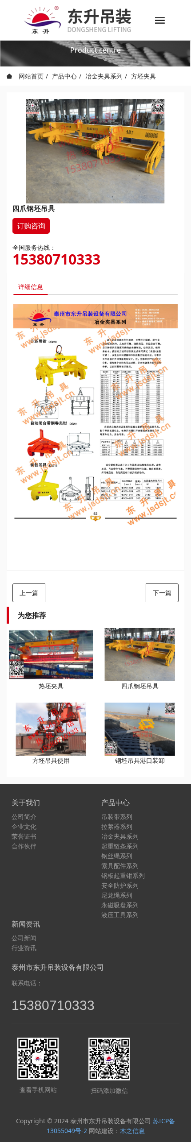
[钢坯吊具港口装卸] (140, 729)
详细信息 (30, 286)
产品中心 (64, 76)
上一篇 (29, 592)
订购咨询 (31, 226)
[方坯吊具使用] (51, 729)
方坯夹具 (143, 76)
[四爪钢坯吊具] (140, 654)
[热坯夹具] (51, 654)
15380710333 (56, 259)
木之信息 (132, 1130)
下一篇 (162, 592)
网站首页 (30, 76)
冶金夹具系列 (104, 76)
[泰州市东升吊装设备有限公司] (78, 20)
